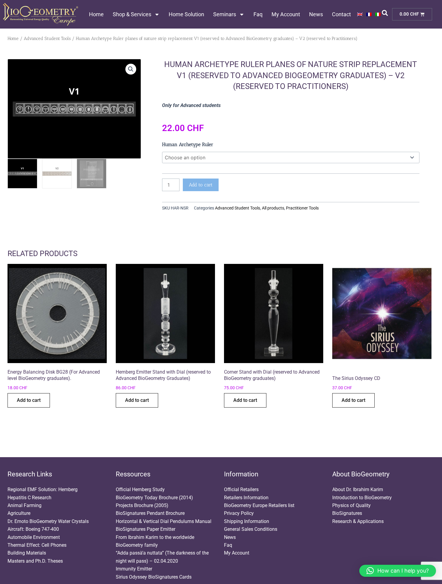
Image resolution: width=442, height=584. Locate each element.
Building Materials (27, 553)
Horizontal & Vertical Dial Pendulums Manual (163, 521)
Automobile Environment (34, 537)
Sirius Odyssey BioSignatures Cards (154, 577)
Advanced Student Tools (47, 38)
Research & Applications (358, 521)
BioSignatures (347, 513)
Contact (341, 14)
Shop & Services (132, 14)
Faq (257, 14)
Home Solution (186, 14)
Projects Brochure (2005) (142, 505)
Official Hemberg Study (140, 489)
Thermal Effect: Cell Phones (37, 545)
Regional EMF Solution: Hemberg (43, 489)
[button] (130, 69)
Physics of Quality (351, 505)
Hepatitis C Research (29, 497)
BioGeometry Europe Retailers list (259, 505)
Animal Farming (24, 505)
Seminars (224, 14)
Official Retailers (241, 489)
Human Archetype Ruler (187, 144)
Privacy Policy (239, 513)
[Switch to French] (368, 14)
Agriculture (19, 513)
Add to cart (201, 185)
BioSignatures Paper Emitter (145, 529)
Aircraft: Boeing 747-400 (33, 529)
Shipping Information (246, 521)
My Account (286, 14)
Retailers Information (246, 497)
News (316, 14)
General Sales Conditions (250, 529)
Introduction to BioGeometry (362, 497)
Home (96, 14)
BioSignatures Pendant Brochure (150, 513)
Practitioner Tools (302, 208)
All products (273, 208)
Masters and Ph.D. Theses (35, 561)
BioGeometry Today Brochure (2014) (154, 497)
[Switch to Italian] (377, 14)
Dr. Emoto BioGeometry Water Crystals (48, 521)
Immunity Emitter (134, 569)
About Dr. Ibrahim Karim (357, 489)
